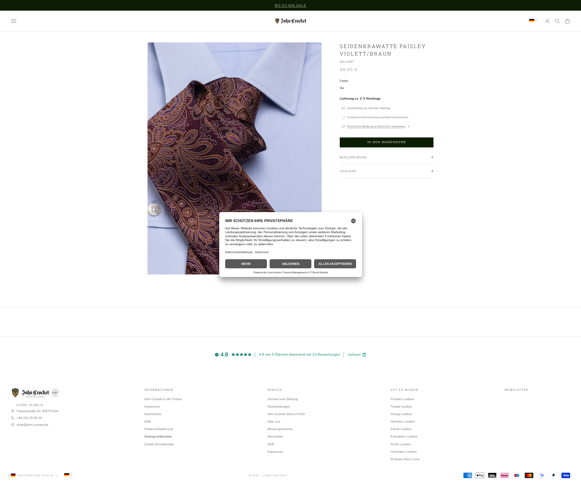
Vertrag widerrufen (158, 436)
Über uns (273, 421)
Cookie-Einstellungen (159, 444)
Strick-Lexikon (401, 444)
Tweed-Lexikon (401, 406)
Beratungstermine (280, 429)
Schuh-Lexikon (401, 429)
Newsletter (275, 436)
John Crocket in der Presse (163, 399)
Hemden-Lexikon (403, 421)
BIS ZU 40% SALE (290, 5)
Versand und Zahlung (282, 399)
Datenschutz (153, 414)
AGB (147, 421)
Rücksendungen (278, 406)
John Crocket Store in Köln (286, 414)
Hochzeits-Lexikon (404, 452)
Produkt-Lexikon (402, 399)
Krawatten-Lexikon (404, 436)
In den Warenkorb (386, 142)
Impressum (152, 406)
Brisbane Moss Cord (405, 459)
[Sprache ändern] (533, 20)
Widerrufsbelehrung (158, 429)
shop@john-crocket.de (32, 425)
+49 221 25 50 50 (29, 418)
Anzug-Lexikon (401, 414)
